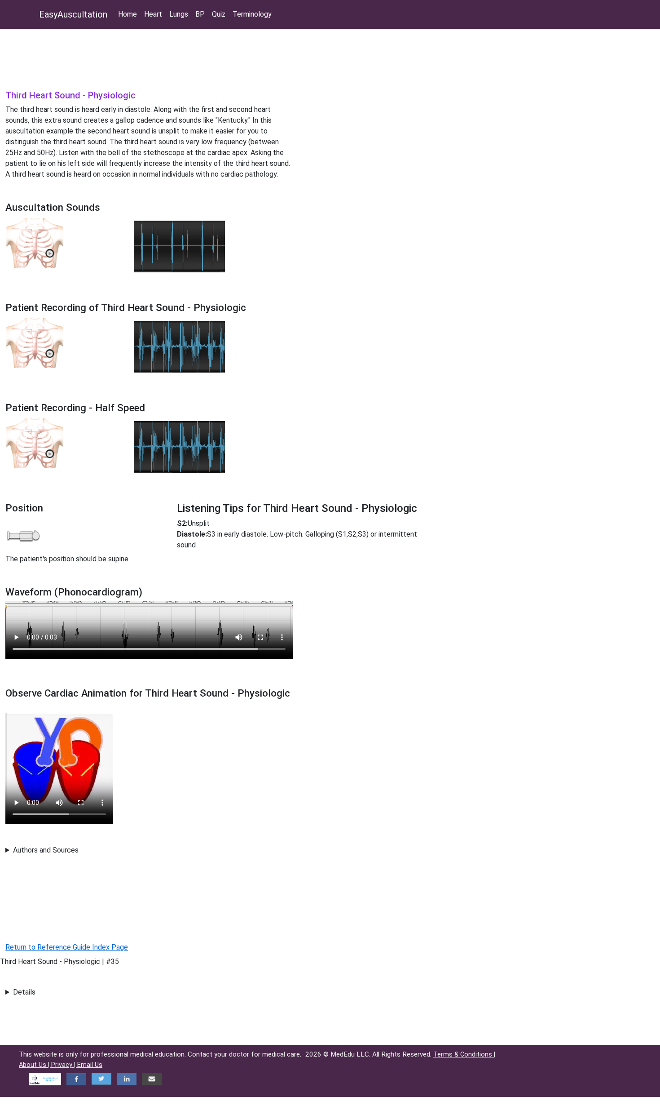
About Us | (35, 1065)
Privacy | (64, 1065)
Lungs (178, 14)
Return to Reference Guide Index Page (66, 947)
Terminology (252, 14)
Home (127, 14)
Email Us (89, 1065)
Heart (153, 14)
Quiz (218, 14)
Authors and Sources (46, 850)
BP (200, 14)
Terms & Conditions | (464, 1054)
